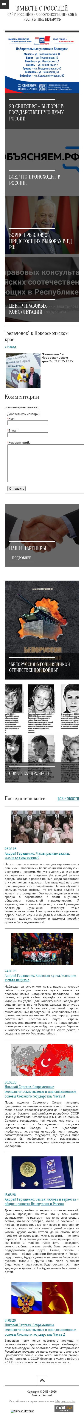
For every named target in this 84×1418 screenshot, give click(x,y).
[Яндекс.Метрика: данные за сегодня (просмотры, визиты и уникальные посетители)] (22, 1411)
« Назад (10, 346)
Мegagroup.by (65, 1401)
